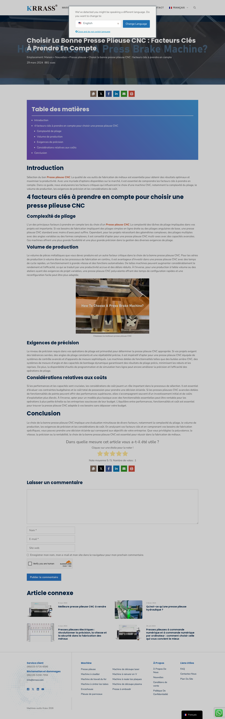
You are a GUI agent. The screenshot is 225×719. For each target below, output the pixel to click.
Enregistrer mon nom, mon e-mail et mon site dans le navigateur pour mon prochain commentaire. (87, 555)
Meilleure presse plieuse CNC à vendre (82, 606)
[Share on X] (101, 94)
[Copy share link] (93, 94)
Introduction (41, 120)
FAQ (182, 668)
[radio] (100, 454)
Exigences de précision (50, 142)
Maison (66, 7)
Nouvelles (61, 57)
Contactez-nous (188, 673)
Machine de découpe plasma (127, 684)
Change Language (136, 24)
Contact (158, 7)
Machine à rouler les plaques (127, 679)
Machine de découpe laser (125, 669)
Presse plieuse (77, 57)
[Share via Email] (124, 94)
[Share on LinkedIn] (116, 94)
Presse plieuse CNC (59, 177)
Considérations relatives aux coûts (56, 147)
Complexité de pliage (49, 131)
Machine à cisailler (90, 674)
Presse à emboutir (121, 689)
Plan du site (186, 678)
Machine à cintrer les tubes (94, 684)
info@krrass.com (35, 679)
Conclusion (40, 153)
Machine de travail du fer (93, 679)
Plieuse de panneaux (91, 694)
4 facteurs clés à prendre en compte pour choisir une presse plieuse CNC (76, 125)
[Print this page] (132, 94)
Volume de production (50, 136)
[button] (194, 7)
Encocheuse (87, 689)
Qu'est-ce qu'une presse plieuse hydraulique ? (166, 608)
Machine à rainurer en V (124, 674)
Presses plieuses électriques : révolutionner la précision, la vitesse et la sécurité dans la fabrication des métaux (82, 634)
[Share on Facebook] (109, 94)
